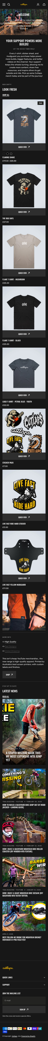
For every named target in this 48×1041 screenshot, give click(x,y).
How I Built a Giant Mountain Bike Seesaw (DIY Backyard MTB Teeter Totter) (22, 894)
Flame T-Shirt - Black (11, 340)
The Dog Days (8, 218)
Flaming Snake (8, 157)
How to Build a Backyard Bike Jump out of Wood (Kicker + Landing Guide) (23, 806)
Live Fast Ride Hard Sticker (14, 524)
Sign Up (21, 989)
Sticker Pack (8, 463)
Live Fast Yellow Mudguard (14, 585)
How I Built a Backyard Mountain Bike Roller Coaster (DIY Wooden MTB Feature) (22, 850)
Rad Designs (10, 646)
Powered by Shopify (28, 1016)
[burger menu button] (3, 4)
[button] (44, 4)
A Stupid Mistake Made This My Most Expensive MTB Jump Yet (24, 756)
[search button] (8, 4)
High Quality (10, 642)
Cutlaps (14, 1016)
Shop (8, 674)
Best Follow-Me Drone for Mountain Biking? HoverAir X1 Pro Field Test (21, 938)
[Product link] (24, 130)
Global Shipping (12, 651)
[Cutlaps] (24, 4)
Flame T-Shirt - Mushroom (13, 279)
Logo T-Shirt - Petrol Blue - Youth (17, 401)
